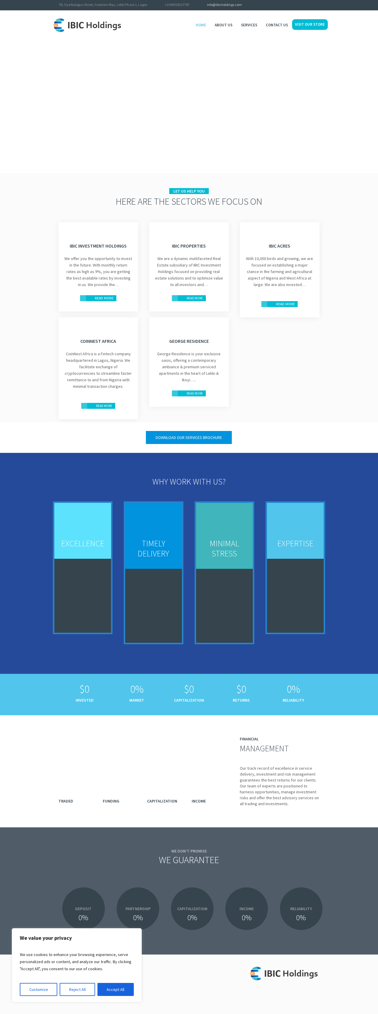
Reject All (77, 989)
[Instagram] (325, 5)
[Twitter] (309, 5)
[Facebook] (317, 5)
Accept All (115, 989)
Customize (38, 989)
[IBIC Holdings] (287, 975)
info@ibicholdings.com (224, 4)
